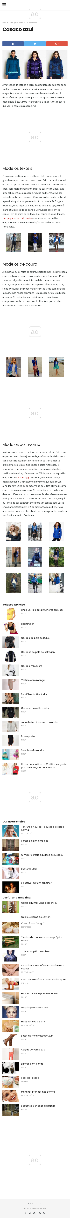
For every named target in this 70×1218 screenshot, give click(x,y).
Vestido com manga (33, 680)
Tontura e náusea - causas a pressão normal (42, 828)
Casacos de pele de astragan (38, 652)
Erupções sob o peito (33, 1021)
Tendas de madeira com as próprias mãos (42, 939)
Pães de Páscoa (30, 1077)
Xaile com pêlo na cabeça (36, 951)
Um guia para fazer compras (23, 22)
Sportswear (27, 623)
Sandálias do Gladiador (34, 694)
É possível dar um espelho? (36, 883)
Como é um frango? (33, 923)
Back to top (35, 1203)
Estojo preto (28, 736)
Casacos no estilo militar (35, 708)
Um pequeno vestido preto (17, 218)
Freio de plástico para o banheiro (39, 993)
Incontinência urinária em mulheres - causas (42, 967)
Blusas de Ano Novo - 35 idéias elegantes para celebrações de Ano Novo (44, 766)
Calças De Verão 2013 (33, 1049)
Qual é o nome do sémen (35, 917)
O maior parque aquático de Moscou (42, 855)
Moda (5, 22)
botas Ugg (23, 477)
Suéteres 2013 (29, 869)
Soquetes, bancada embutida (38, 1105)
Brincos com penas (32, 1063)
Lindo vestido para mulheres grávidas (42, 610)
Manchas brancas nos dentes (38, 1091)
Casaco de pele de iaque (35, 638)
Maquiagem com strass (34, 1007)
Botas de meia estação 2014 (37, 1035)
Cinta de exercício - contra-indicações (43, 979)
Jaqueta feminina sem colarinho (39, 722)
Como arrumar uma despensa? (39, 902)
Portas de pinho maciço (34, 840)
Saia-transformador (32, 750)
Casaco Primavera (31, 666)
